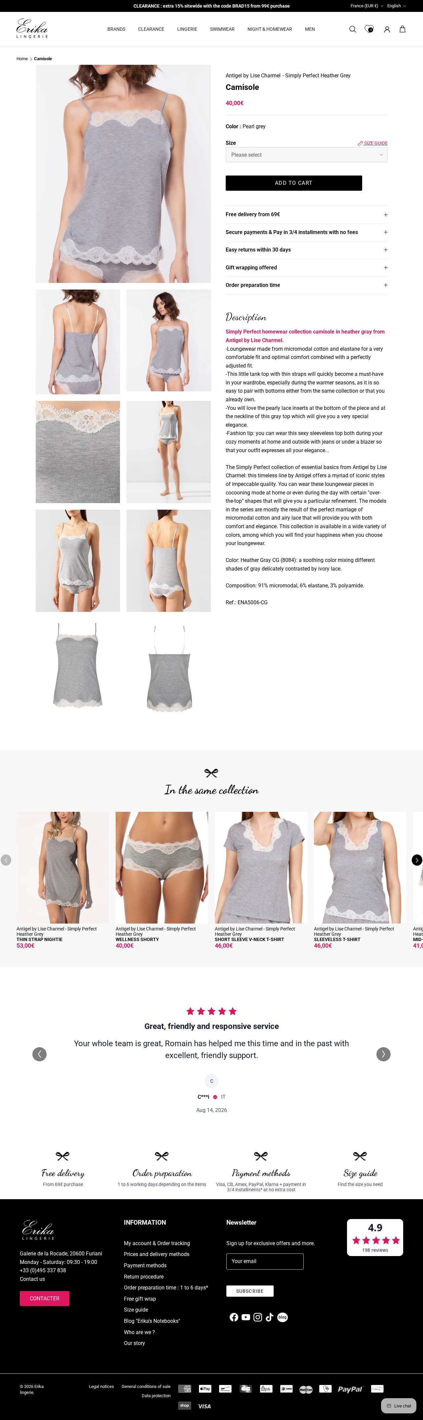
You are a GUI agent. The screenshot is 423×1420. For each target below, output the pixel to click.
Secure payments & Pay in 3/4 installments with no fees (292, 232)
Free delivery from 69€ (253, 214)
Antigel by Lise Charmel (253, 75)
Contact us (32, 1279)
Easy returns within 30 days (258, 250)
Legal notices (101, 1386)
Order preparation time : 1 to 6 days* (166, 1287)
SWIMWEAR (222, 29)
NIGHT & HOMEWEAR (270, 29)
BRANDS (116, 29)
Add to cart (294, 183)
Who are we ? (139, 1332)
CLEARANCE (151, 29)
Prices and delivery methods (156, 1254)
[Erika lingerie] (32, 28)
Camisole (43, 59)
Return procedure (144, 1277)
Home (22, 59)
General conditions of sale (146, 1386)
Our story (134, 1343)
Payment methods (145, 1265)
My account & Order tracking (157, 1243)
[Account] (385, 29)
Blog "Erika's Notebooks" (152, 1321)
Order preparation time (253, 285)
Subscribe (250, 1291)
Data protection (156, 1395)
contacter (44, 1298)
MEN (310, 29)
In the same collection (212, 789)
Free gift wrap (140, 1299)
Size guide (375, 143)
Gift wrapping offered (251, 267)
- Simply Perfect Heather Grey (317, 75)
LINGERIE (187, 29)
